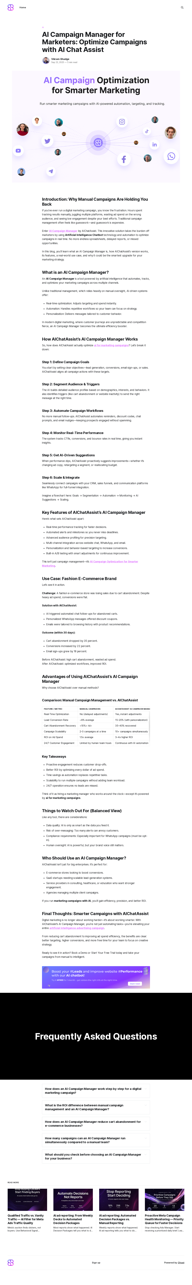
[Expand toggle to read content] (145, 1088)
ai (43, 27)
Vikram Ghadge (60, 59)
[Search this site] (182, 7)
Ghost (181, 1262)
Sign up (96, 1262)
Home (23, 7)
